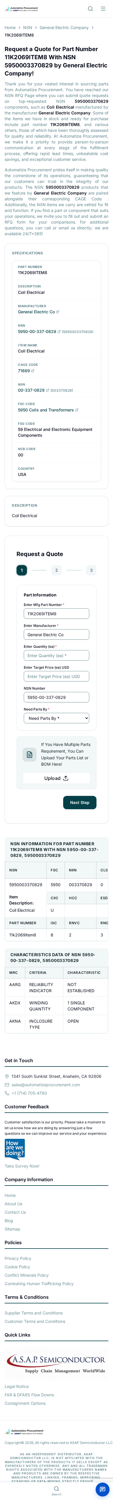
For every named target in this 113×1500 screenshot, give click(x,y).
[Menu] (103, 8)
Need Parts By (37, 709)
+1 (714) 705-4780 (29, 1093)
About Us (13, 1203)
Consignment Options (25, 1403)
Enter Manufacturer (41, 625)
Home (10, 27)
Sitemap (12, 1228)
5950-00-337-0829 (37, 331)
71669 (24, 370)
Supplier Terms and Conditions (34, 1312)
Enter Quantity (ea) (40, 646)
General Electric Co (36, 311)
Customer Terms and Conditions (35, 1321)
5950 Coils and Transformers (46, 409)
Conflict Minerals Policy (27, 1275)
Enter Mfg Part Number (44, 604)
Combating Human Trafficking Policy (39, 1283)
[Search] (90, 8)
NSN (27, 27)
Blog (9, 1220)
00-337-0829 (31, 390)
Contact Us (15, 1212)
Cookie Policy (17, 1266)
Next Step (80, 802)
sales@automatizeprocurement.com (46, 1084)
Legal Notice (17, 1386)
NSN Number (34, 688)
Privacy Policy (18, 1258)
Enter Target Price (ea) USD (46, 667)
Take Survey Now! (22, 1165)
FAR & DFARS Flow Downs (29, 1394)
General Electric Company (64, 27)
